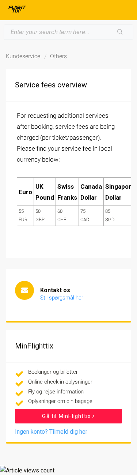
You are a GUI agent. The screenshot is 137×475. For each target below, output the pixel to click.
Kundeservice (23, 56)
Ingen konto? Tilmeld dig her (51, 431)
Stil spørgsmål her (61, 297)
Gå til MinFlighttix (67, 416)
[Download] (55, 234)
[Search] (120, 32)
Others (58, 56)
